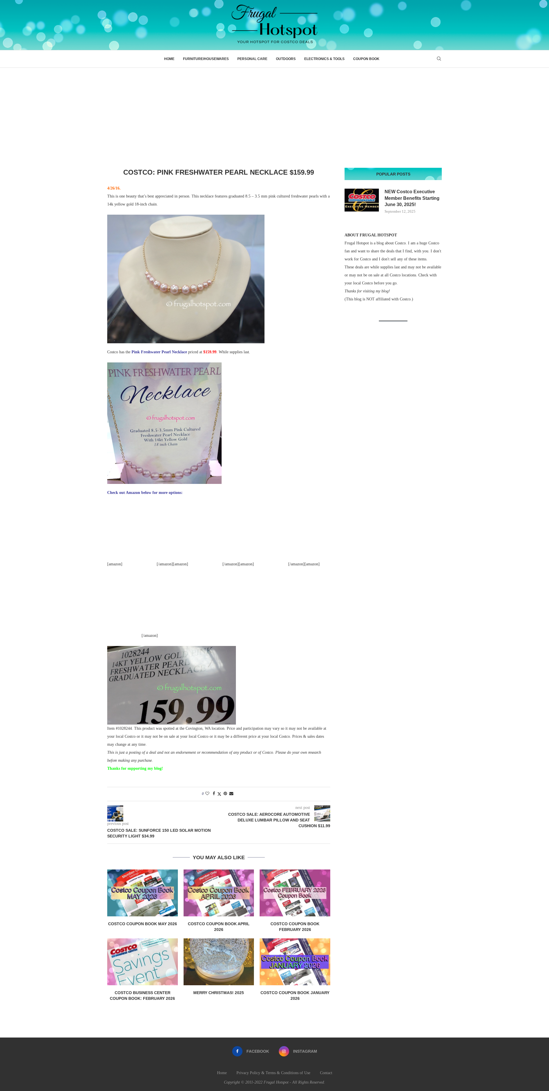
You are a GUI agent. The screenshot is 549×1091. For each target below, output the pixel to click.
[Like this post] (207, 793)
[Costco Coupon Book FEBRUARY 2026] (295, 892)
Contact (326, 1073)
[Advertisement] (274, 111)
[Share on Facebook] (214, 793)
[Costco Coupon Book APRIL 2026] (219, 892)
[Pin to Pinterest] (225, 793)
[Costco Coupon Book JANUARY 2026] (295, 961)
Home (169, 59)
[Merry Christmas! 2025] (219, 961)
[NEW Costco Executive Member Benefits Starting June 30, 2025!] (362, 200)
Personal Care (252, 59)
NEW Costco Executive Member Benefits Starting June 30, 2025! (412, 198)
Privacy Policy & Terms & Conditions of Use (273, 1073)
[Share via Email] (231, 793)
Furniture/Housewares (206, 59)
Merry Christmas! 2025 (218, 992)
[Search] (439, 59)
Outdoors (286, 59)
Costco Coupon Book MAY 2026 (142, 924)
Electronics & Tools (324, 59)
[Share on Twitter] (219, 794)
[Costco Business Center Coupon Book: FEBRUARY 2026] (142, 961)
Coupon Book (366, 59)
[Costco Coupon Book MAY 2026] (142, 892)
